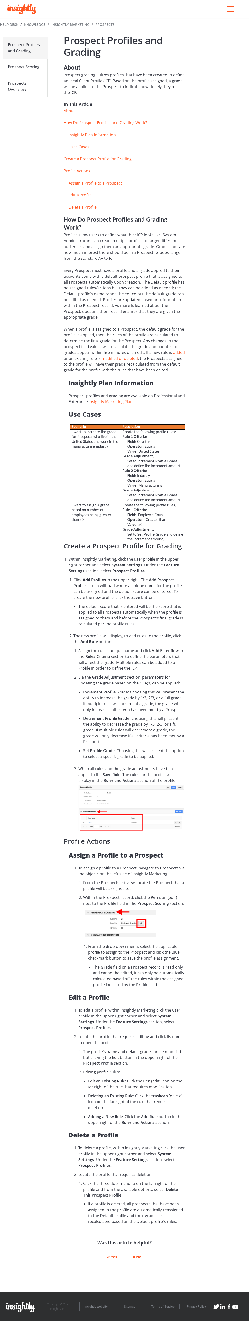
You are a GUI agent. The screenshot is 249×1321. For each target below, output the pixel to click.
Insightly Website (96, 1306)
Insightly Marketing (70, 24)
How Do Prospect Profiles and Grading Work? (105, 122)
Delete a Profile (83, 207)
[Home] (21, 9)
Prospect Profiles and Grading (24, 48)
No (138, 1256)
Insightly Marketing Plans (111, 401)
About (69, 110)
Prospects (105, 24)
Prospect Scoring (23, 67)
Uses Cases (79, 146)
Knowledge (34, 24)
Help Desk (9, 24)
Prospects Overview (17, 86)
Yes (114, 1256)
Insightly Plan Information (92, 135)
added (179, 352)
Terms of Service (163, 1306)
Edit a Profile (80, 195)
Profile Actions (77, 171)
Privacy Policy (196, 1306)
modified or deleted (120, 358)
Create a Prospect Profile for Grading (98, 159)
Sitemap (129, 1306)
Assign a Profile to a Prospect (95, 183)
